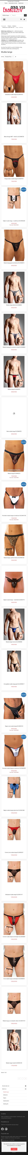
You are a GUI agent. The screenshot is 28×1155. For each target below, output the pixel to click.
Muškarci (14, 26)
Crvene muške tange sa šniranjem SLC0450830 (14, 936)
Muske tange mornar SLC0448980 (14, 641)
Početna (9, 26)
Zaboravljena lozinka (13, 3)
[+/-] (15, 56)
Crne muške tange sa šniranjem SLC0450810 (14, 978)
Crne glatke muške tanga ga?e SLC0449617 (14, 684)
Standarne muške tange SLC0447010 (14, 94)
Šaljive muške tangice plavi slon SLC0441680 (14, 810)
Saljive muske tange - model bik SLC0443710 (14, 599)
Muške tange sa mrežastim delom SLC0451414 (14, 1020)
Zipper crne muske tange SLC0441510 (14, 726)
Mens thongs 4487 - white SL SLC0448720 (14, 136)
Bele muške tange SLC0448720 (14, 431)
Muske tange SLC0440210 (14, 473)
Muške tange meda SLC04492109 (14, 1063)
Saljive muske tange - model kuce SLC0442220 (14, 220)
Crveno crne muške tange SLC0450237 (14, 852)
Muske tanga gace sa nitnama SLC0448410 (14, 263)
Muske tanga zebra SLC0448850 (14, 305)
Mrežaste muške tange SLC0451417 (14, 894)
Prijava (6, 3)
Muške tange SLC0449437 (14, 389)
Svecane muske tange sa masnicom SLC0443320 (14, 768)
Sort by (2, 56)
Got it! (14, 1149)
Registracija (20, 3)
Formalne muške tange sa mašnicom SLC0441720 (14, 515)
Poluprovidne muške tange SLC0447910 (14, 178)
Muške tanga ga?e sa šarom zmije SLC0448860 (14, 347)
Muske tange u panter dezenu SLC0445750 (14, 557)
